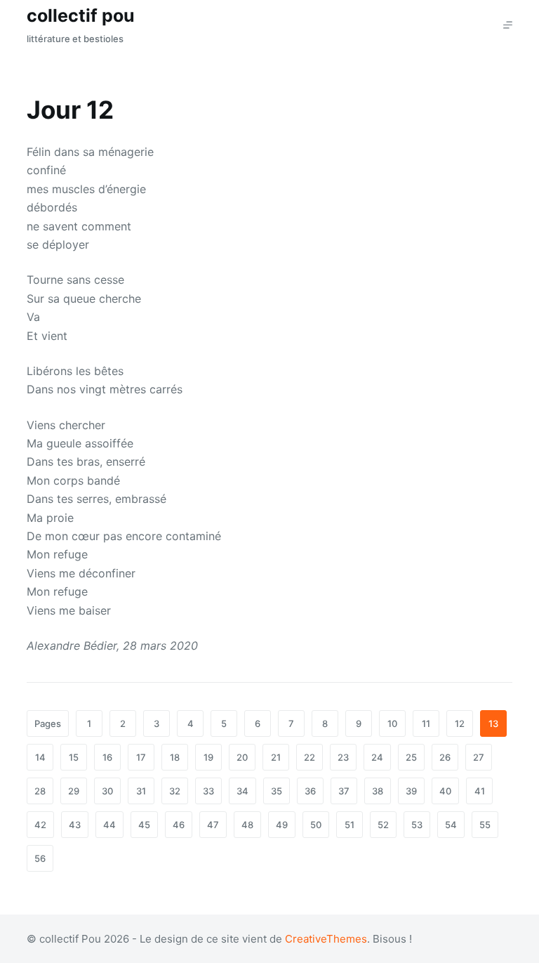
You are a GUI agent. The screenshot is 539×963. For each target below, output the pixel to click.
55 (485, 824)
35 (276, 791)
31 (141, 791)
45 (144, 824)
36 (310, 791)
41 (479, 791)
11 (426, 723)
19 (208, 757)
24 (377, 757)
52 (383, 824)
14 (40, 757)
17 (141, 757)
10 (392, 723)
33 (208, 791)
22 (309, 757)
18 (175, 757)
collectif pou (81, 15)
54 (451, 824)
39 (411, 791)
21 (276, 757)
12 (460, 723)
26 (445, 757)
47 (213, 824)
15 (74, 757)
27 (478, 757)
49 (282, 824)
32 (174, 791)
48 (247, 824)
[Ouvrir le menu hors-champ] (507, 25)
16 (107, 757)
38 (377, 791)
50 (315, 824)
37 (344, 791)
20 (242, 757)
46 (179, 824)
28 (40, 791)
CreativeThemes (326, 938)
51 (349, 824)
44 (109, 824)
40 (445, 791)
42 (40, 824)
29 (73, 791)
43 (75, 824)
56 (40, 858)
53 (416, 824)
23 (343, 757)
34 (242, 791)
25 (411, 757)
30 (107, 791)
